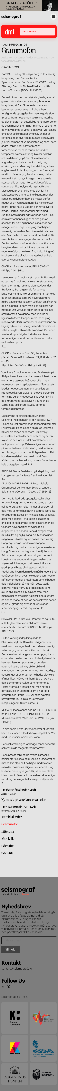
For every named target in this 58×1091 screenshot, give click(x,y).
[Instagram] (3, 986)
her (41, 932)
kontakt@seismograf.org (16, 968)
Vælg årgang (30, 32)
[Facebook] (8, 986)
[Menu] (53, 16)
